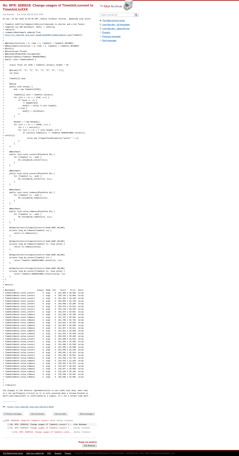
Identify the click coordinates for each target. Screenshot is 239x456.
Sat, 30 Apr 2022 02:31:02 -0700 (30, 14)
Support (57, 453)
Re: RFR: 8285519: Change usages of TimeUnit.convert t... (41, 428)
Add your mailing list (35, 453)
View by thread (37, 414)
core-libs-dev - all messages (116, 24)
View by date (60, 414)
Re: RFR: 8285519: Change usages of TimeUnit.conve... (44, 432)
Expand (106, 32)
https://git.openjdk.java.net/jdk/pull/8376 (30, 407)
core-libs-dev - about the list (115, 28)
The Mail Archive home (113, 20)
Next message (86, 414)
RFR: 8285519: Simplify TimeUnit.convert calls (30, 420)
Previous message (13, 414)
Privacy (68, 453)
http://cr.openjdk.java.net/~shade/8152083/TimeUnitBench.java (38, 35)
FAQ (49, 453)
